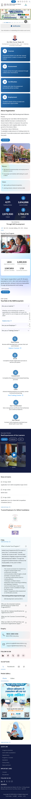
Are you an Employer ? (9, 325)
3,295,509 (22, 262)
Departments (5, 755)
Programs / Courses (7, 757)
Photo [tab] (5, 678)
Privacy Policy (5, 762)
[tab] (3, 666)
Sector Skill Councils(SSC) (9, 752)
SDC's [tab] (20, 439)
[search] (29, 1)
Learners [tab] (4, 439)
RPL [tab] (22, 228)
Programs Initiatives (7, 750)
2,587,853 (9, 268)
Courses (4, 772)
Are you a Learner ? (8, 306)
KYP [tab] (2, 228)
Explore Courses (14, 348)
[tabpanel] (15, 263)
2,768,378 (23, 214)
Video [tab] (12, 678)
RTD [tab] (19, 228)
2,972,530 (7, 214)
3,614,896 (23, 202)
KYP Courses (5, 289)
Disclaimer (5, 760)
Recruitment (5, 774)
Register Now (6, 321)
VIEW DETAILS (5, 292)
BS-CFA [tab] (6, 228)
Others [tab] (26, 228)
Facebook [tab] (10, 667)
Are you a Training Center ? (10, 330)
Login (13, 1)
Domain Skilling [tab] (13, 228)
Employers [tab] (13, 439)
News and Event (6, 765)
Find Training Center (15, 395)
